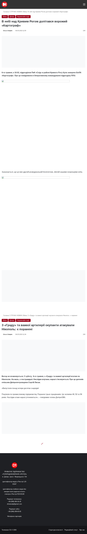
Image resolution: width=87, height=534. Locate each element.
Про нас (82, 530)
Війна (25, 12)
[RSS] (7, 520)
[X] (13, 520)
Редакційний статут (71, 530)
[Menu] (84, 5)
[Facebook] (10, 520)
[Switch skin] (76, 5)
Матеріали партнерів (14, 516)
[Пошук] (80, 5)
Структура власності (56, 530)
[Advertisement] (43, 52)
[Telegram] (21, 520)
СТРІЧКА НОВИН (16, 12)
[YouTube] (15, 520)
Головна (6, 12)
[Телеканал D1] (4, 4)
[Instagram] (18, 520)
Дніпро (12, 16)
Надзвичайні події (23, 16)
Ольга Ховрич (7, 30)
